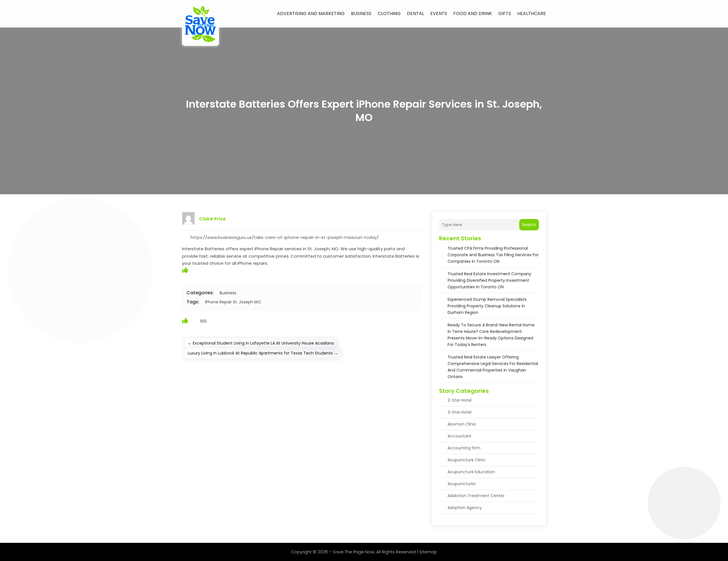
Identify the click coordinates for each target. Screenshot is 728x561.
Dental (415, 13)
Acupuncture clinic (467, 460)
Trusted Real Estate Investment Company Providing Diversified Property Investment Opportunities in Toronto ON (489, 280)
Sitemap (428, 552)
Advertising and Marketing (311, 13)
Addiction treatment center (476, 496)
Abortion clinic (462, 424)
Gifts (504, 13)
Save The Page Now (353, 552)
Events (438, 13)
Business (361, 13)
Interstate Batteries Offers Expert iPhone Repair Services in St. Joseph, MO (364, 111)
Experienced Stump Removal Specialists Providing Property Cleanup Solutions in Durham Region (487, 306)
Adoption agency (465, 507)
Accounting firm (464, 448)
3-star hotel (459, 412)
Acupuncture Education (471, 472)
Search (529, 225)
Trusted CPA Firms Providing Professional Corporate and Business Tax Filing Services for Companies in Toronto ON (493, 254)
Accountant (459, 436)
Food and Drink (472, 13)
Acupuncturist (462, 484)
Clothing (389, 13)
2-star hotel (459, 400)
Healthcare (531, 13)
